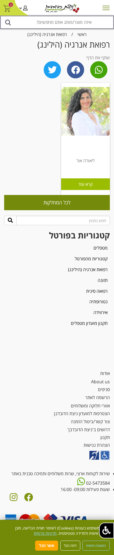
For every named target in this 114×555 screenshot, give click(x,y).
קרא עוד (85, 184)
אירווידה (101, 312)
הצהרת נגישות (97, 445)
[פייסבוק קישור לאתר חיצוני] (28, 499)
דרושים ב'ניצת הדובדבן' (89, 429)
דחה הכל (70, 545)
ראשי (82, 34)
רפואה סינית (97, 291)
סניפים (104, 389)
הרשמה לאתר (97, 397)
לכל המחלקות (57, 202)
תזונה (103, 280)
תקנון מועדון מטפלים (89, 323)
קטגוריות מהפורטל (91, 259)
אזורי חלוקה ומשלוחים (90, 406)
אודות (105, 373)
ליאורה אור (85, 161)
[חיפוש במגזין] (10, 220)
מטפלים (101, 248)
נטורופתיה (98, 302)
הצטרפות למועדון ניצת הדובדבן (82, 413)
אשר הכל (46, 545)
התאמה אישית (96, 545)
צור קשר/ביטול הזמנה (90, 421)
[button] (106, 530)
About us (100, 382)
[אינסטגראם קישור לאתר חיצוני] (13, 499)
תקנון (105, 437)
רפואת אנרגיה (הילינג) (47, 34)
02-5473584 (97, 483)
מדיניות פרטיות (45, 533)
